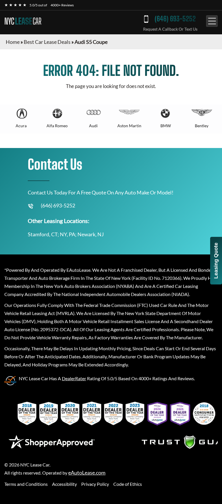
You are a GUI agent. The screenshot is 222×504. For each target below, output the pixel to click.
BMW (165, 125)
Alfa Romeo (57, 125)
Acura (21, 125)
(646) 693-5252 (175, 18)
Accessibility (64, 484)
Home (13, 42)
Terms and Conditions (26, 484)
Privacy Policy (95, 484)
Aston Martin (129, 125)
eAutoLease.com (87, 473)
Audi (93, 125)
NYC (22, 21)
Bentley (201, 125)
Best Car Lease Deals (47, 42)
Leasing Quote (216, 261)
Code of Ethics (127, 484)
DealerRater (74, 378)
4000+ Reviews (62, 5)
